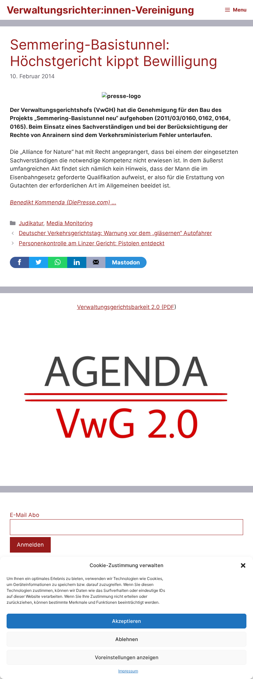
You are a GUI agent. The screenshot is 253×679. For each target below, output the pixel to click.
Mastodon (126, 262)
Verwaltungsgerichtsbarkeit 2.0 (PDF (125, 307)
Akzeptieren (126, 621)
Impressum (128, 670)
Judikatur (31, 223)
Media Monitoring (69, 223)
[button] (243, 565)
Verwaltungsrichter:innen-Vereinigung (100, 10)
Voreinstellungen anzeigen (126, 657)
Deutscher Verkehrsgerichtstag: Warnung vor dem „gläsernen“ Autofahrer (115, 233)
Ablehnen (126, 639)
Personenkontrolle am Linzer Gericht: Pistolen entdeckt (91, 243)
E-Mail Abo (24, 515)
